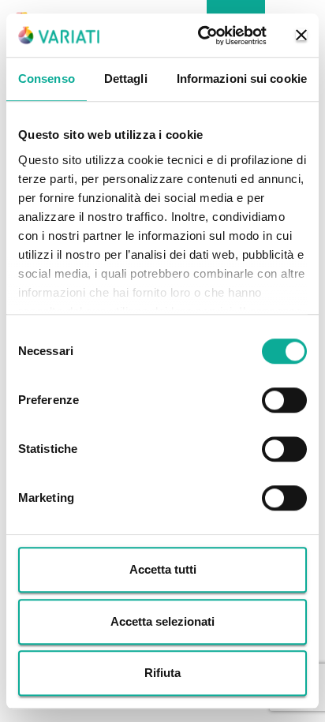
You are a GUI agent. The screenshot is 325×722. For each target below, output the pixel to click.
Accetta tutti (162, 569)
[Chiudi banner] (301, 35)
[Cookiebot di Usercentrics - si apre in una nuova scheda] (201, 35)
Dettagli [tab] (126, 78)
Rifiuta (162, 672)
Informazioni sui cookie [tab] (242, 78)
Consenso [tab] (46, 78)
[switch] (284, 400)
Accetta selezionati (162, 621)
